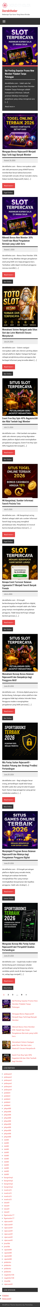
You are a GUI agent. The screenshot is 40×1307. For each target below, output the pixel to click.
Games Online (8, 898)
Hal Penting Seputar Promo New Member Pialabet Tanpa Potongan (19, 74)
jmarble (7, 1243)
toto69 (6, 1202)
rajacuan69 (8, 1221)
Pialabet (5, 1295)
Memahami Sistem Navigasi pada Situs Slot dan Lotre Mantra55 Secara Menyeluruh (19, 332)
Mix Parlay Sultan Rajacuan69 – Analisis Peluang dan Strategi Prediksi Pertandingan (19, 765)
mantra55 (8, 1190)
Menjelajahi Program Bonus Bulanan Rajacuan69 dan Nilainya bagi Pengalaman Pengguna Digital (19, 854)
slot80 (6, 1140)
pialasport (8, 1074)
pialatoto (7, 1262)
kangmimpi (8, 1177)
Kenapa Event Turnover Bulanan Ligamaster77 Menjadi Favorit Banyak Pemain (19, 585)
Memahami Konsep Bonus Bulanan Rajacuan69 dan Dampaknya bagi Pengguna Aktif (18, 677)
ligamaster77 (9, 1215)
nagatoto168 (9, 1274)
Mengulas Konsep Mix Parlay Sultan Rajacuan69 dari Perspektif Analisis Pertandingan (18, 947)
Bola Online (8, 807)
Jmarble (7, 1281)
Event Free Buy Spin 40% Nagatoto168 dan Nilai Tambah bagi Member (20, 420)
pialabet (7, 1092)
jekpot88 (7, 1108)
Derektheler (9, 11)
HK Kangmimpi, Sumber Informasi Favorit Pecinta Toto (17, 502)
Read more (9, 106)
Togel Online (8, 192)
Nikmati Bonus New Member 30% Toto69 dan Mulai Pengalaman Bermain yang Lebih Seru (17, 240)
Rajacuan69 (6, 1298)
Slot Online (8, 282)
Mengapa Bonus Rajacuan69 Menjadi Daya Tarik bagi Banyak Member (19, 153)
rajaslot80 (8, 1249)
